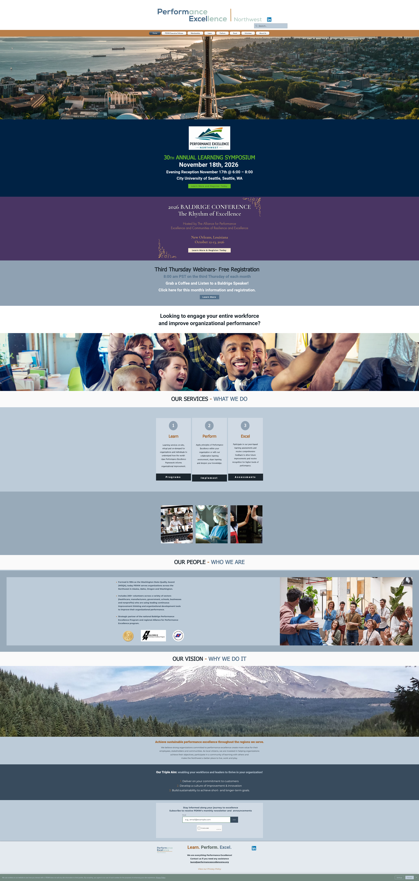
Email (184, 815)
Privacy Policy (160, 877)
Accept (409, 877)
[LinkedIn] (269, 19)
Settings (399, 877)
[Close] (416, 877)
